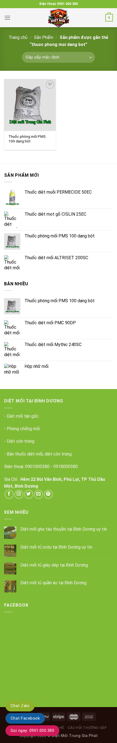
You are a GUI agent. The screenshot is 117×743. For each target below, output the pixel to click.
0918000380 (65, 466)
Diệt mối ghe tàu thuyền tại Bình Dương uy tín (63, 529)
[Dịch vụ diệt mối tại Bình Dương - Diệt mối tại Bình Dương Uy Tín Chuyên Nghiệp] (58, 17)
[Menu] (7, 17)
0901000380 (37, 466)
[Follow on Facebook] (9, 494)
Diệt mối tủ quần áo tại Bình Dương (53, 582)
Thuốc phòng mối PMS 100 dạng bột (27, 138)
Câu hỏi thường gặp (87, 728)
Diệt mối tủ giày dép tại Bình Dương (54, 565)
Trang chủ (18, 37)
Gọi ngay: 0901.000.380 (32, 730)
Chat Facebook (25, 718)
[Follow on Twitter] (28, 494)
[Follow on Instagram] (18, 494)
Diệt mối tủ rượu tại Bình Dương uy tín (56, 547)
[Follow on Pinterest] (48, 494)
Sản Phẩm (43, 37)
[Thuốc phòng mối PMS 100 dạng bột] (30, 105)
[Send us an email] (38, 494)
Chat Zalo (20, 705)
